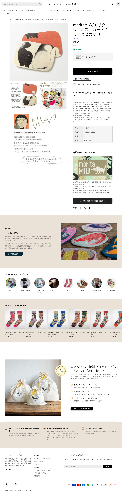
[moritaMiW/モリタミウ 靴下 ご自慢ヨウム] (101, 319)
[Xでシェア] (85, 208)
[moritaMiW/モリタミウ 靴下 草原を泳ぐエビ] (79, 319)
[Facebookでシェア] (80, 208)
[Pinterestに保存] (89, 208)
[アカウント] (112, 4)
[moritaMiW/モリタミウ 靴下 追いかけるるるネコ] (15, 319)
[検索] (40, 4)
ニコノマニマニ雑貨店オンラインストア (22, 490)
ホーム (12, 20)
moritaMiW (76, 38)
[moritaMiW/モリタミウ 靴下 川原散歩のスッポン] (58, 319)
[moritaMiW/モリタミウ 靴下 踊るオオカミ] (36, 319)
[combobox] (22, 4)
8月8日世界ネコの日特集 (23, 20)
